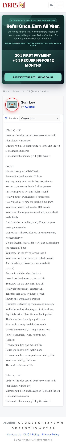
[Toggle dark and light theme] (51, 5)
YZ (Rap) (32, 91)
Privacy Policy (50, 434)
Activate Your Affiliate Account (33, 77)
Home (6, 91)
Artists (16, 91)
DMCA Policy (31, 434)
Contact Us (14, 434)
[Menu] (60, 5)
